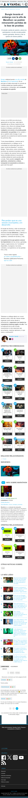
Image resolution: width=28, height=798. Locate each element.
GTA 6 (25, 1)
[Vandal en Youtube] (21, 756)
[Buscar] (22, 4)
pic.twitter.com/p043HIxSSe (12, 255)
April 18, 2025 (8, 259)
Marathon (4, 81)
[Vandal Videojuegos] (14, 4)
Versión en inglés (14, 789)
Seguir (3, 481)
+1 (11, 678)
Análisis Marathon (5, 501)
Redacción (3, 769)
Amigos (4, 667)
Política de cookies (5, 780)
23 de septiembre (13, 81)
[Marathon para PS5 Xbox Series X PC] (6, 489)
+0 (14, 685)
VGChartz (3, 784)
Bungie (3, 79)
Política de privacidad (5, 776)
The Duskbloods (13, 1)
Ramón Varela (9, 62)
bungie (2, 566)
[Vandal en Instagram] (15, 756)
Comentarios (5, 665)
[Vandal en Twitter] (9, 756)
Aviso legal (3, 778)
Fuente (4, 457)
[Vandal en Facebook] (3, 756)
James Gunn (20, 1)
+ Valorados (14, 665)
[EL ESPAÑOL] (26, 4)
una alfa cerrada (19, 79)
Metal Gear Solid (5, 1)
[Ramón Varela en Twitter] (10, 338)
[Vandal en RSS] (3, 761)
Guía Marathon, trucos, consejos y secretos (11, 503)
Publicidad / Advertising (6, 774)
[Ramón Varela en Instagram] (12, 338)
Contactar (3, 772)
